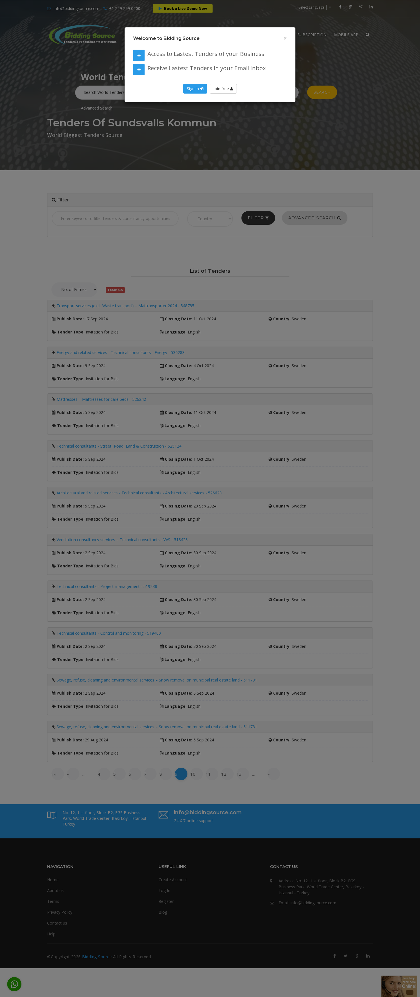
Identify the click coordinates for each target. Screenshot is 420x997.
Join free (221, 90)
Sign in (193, 90)
